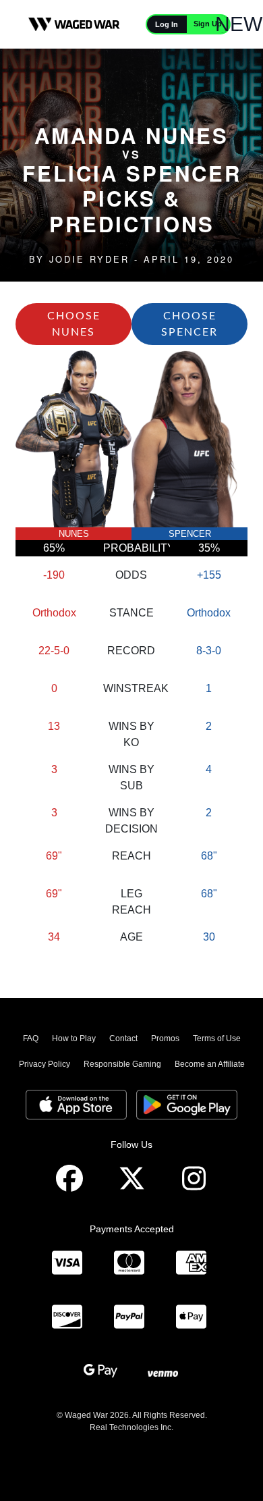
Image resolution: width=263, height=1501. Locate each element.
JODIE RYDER (89, 259)
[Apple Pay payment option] (191, 1317)
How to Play (74, 1038)
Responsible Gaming (122, 1064)
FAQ (30, 1038)
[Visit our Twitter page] (131, 1179)
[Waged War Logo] (74, 24)
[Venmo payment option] (162, 1371)
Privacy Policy (44, 1064)
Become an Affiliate (210, 1064)
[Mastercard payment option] (129, 1263)
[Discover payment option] (67, 1317)
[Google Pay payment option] (100, 1371)
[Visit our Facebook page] (69, 1179)
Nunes (74, 534)
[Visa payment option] (67, 1263)
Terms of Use (217, 1038)
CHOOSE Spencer (189, 324)
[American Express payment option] (191, 1263)
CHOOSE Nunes (73, 324)
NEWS (245, 24)
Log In (166, 24)
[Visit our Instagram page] (194, 1179)
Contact (123, 1038)
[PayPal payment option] (129, 1317)
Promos (165, 1038)
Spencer (190, 534)
